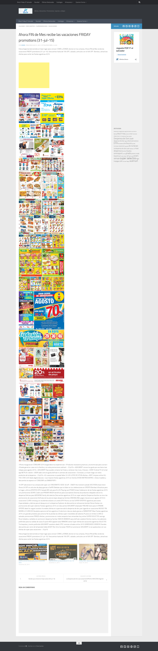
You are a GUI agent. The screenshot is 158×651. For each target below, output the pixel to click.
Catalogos (59, 2)
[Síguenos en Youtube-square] (138, 26)
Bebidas (115, 134)
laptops (131, 148)
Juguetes (127, 146)
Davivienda (128, 136)
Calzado (22, 26)
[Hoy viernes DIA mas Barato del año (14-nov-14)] (63, 552)
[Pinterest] (129, 26)
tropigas (116, 161)
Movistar (123, 151)
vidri (121, 161)
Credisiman (123, 136)
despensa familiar (119, 141)
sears (136, 156)
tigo (137, 159)
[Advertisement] (130, 11)
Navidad (36, 2)
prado (128, 153)
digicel (126, 141)
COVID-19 (119, 136)
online (124, 153)
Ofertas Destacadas (48, 2)
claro (115, 136)
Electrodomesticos (133, 141)
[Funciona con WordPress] (26, 646)
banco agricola (125, 131)
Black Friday (121, 134)
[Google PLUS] (132, 26)
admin (23, 45)
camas (127, 134)
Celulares (135, 134)
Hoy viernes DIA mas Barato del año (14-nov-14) (61, 561)
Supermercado (41, 26)
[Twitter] (126, 26)
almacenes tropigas (118, 131)
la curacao (133, 146)
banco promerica (132, 131)
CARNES (130, 134)
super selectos (128, 158)
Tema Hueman (40, 646)
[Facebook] (124, 26)
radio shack (123, 156)
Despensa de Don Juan (123, 138)
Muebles (128, 151)
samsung (131, 156)
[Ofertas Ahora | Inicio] (25, 11)
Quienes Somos (80, 2)
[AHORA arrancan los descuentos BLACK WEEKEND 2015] (33, 552)
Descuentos (30, 26)
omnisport (118, 153)
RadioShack (117, 156)
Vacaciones (53, 26)
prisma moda (135, 153)
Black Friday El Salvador (24, 2)
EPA (116, 143)
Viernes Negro (126, 161)
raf (127, 156)
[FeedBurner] (135, 26)
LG (134, 148)
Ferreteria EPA (122, 143)
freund (128, 143)
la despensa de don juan (121, 148)
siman (117, 158)
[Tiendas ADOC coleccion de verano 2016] (93, 552)
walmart (134, 160)
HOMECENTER (121, 146)
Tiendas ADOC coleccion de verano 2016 (89, 561)
